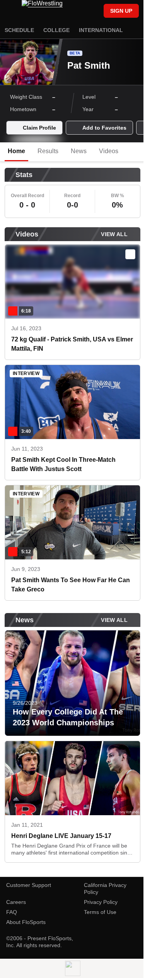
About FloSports (26, 922)
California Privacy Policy (105, 888)
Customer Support (28, 885)
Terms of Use (100, 912)
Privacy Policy (101, 902)
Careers (16, 902)
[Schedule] (80, 11)
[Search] (94, 11)
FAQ (11, 912)
